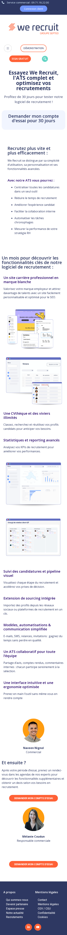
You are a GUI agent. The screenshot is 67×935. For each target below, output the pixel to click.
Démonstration (33, 48)
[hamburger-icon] (8, 48)
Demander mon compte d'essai (33, 798)
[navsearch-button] (45, 59)
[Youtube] (37, 927)
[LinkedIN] (28, 927)
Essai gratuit (20, 58)
